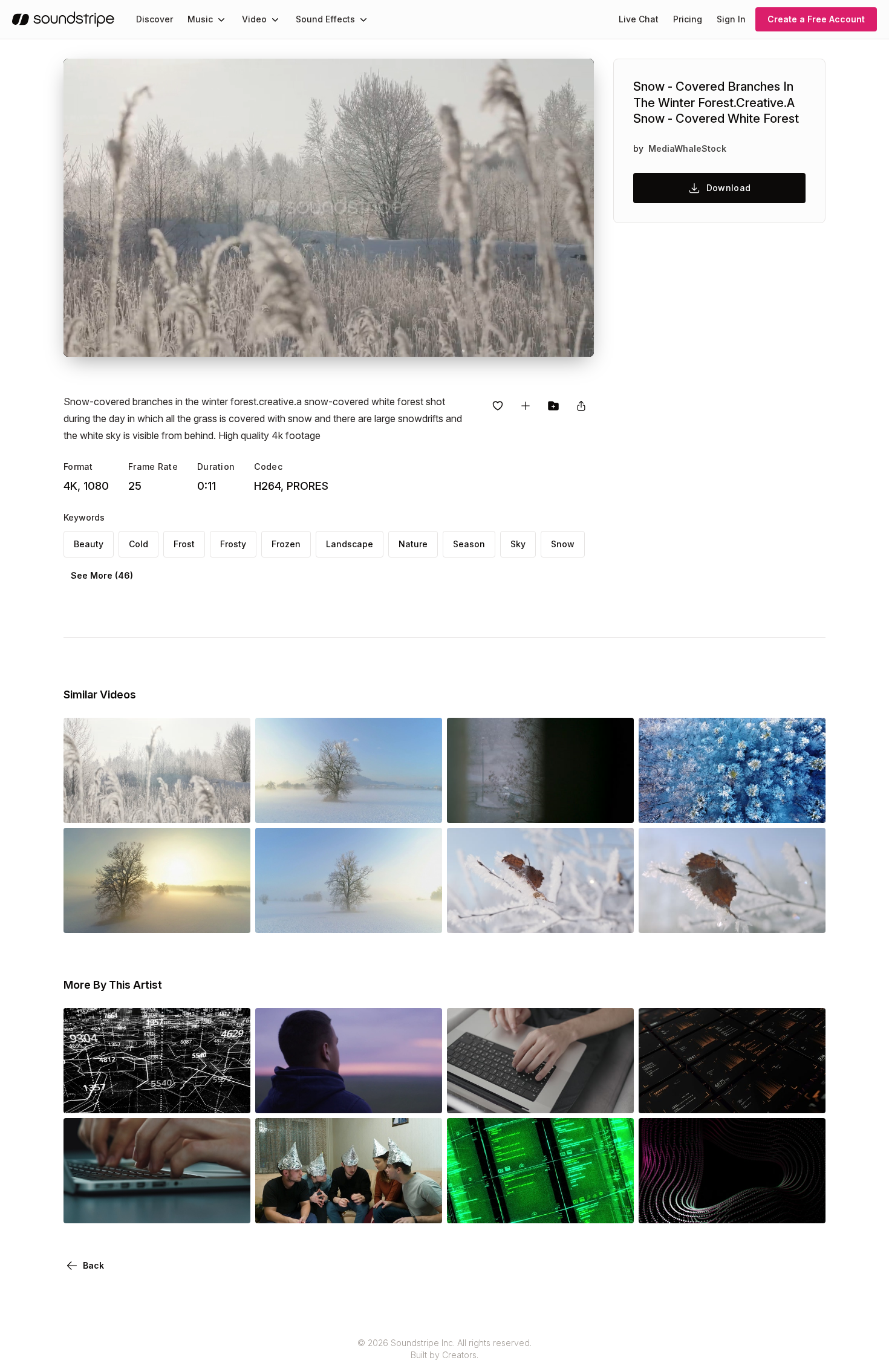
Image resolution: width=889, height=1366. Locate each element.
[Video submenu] (275, 19)
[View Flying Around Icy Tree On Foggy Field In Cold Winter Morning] (348, 806)
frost (184, 544)
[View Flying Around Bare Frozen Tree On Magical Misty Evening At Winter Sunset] (348, 916)
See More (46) (102, 575)
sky (518, 544)
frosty (233, 544)
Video (254, 19)
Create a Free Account (816, 19)
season (469, 544)
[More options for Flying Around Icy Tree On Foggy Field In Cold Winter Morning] (423, 806)
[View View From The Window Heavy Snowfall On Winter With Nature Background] (540, 806)
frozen (286, 544)
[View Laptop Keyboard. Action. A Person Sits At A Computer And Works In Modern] (540, 1096)
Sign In (731, 19)
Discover (154, 19)
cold (138, 544)
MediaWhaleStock (687, 148)
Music (200, 19)
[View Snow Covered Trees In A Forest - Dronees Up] (732, 806)
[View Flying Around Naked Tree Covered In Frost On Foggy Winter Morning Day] (156, 916)
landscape (349, 544)
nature (413, 544)
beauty (88, 544)
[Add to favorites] (497, 405)
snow (563, 544)
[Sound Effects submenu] (363, 19)
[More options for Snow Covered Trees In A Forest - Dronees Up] (806, 806)
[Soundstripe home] (63, 19)
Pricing (687, 19)
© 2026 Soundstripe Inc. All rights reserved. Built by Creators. (444, 1349)
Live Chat (639, 19)
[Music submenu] (221, 19)
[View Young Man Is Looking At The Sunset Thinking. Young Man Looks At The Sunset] (348, 1096)
